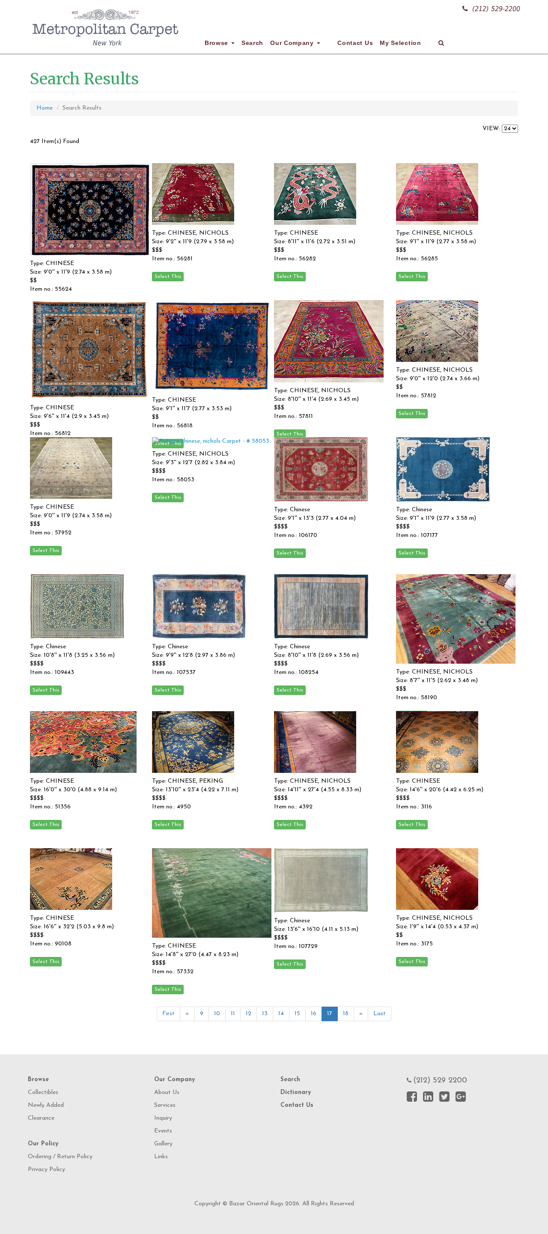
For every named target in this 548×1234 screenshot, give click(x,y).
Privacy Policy (46, 1169)
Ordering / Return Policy (60, 1157)
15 (297, 1013)
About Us (166, 1092)
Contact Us (355, 42)
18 (345, 1013)
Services (165, 1105)
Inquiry (163, 1118)
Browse (217, 42)
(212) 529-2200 (496, 9)
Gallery (163, 1144)
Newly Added (46, 1105)
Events (163, 1131)
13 (265, 1013)
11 (233, 1013)
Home (44, 108)
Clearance (41, 1118)
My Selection (400, 42)
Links (161, 1157)
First (168, 1013)
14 (281, 1013)
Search (252, 42)
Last (379, 1013)
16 (313, 1013)
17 (329, 1013)
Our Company (293, 42)
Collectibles (43, 1092)
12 (248, 1013)
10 (217, 1013)
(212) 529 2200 (440, 1081)
